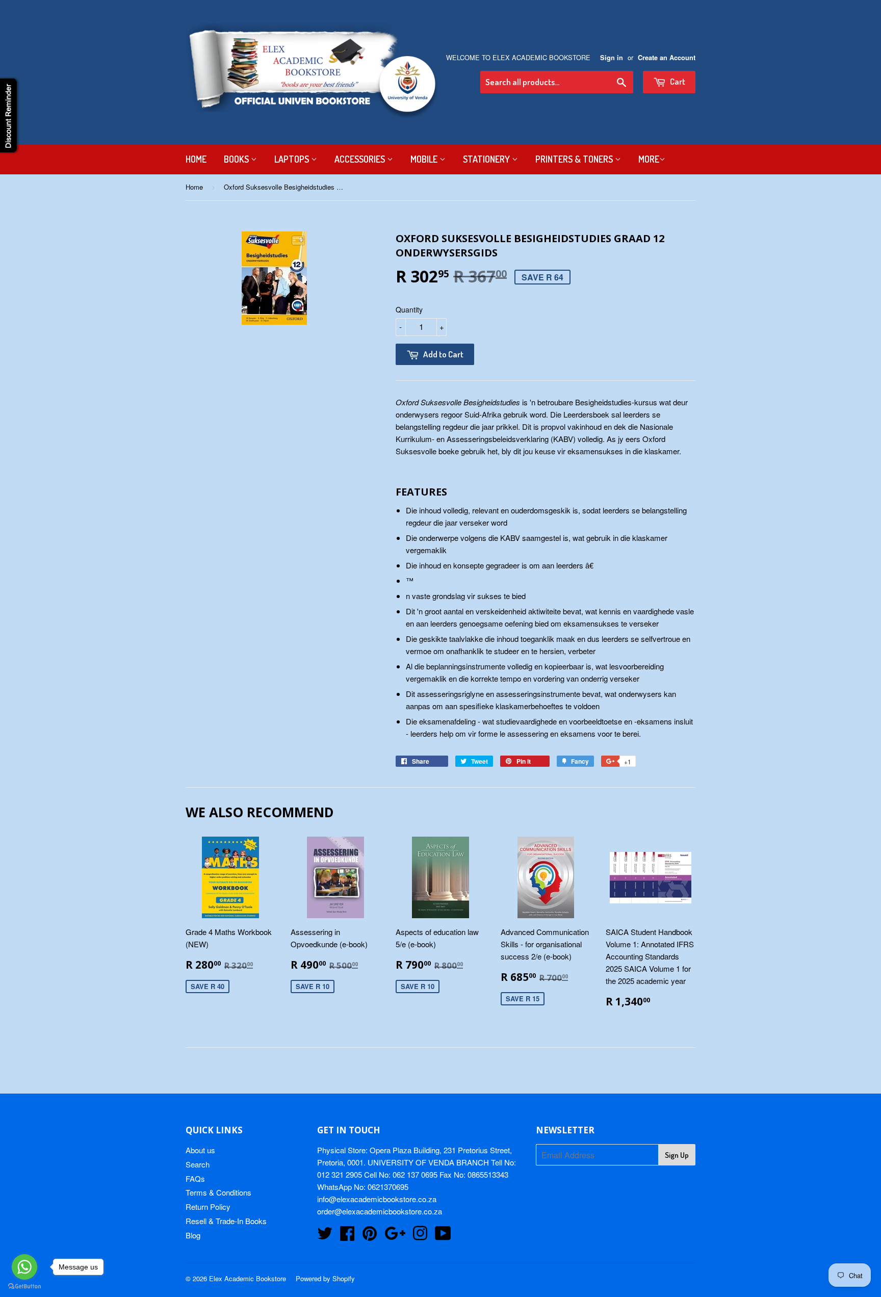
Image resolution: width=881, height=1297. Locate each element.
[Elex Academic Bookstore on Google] (394, 1236)
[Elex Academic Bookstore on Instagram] (420, 1236)
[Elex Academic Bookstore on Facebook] (347, 1236)
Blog (193, 1235)
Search (198, 1164)
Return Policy (208, 1206)
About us (200, 1150)
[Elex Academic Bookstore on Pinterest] (369, 1236)
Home (196, 159)
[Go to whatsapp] (24, 1267)
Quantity (409, 309)
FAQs (195, 1178)
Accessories (360, 159)
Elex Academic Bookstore (247, 1278)
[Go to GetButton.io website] (24, 1286)
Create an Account (666, 57)
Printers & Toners (575, 159)
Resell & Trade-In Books (226, 1220)
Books (237, 159)
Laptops (292, 159)
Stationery (487, 159)
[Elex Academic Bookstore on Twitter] (324, 1236)
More (648, 159)
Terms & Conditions (218, 1192)
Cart (676, 81)
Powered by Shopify (325, 1278)
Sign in (611, 57)
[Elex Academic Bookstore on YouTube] (443, 1236)
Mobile (424, 159)
